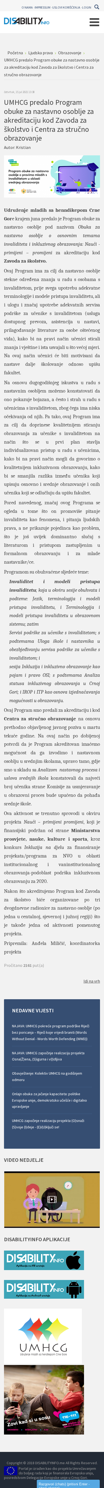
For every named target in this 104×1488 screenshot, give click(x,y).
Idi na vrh (91, 981)
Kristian (23, 147)
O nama (27, 7)
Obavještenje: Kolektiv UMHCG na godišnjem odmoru (47, 1076)
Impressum (42, 7)
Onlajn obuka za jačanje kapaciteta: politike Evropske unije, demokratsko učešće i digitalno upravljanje (49, 1100)
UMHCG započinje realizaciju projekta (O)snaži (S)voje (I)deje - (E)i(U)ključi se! (48, 1123)
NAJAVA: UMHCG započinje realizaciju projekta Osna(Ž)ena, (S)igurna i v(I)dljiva (48, 1056)
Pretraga (96, 7)
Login (86, 7)
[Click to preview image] (52, 176)
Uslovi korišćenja (66, 7)
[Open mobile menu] (94, 22)
